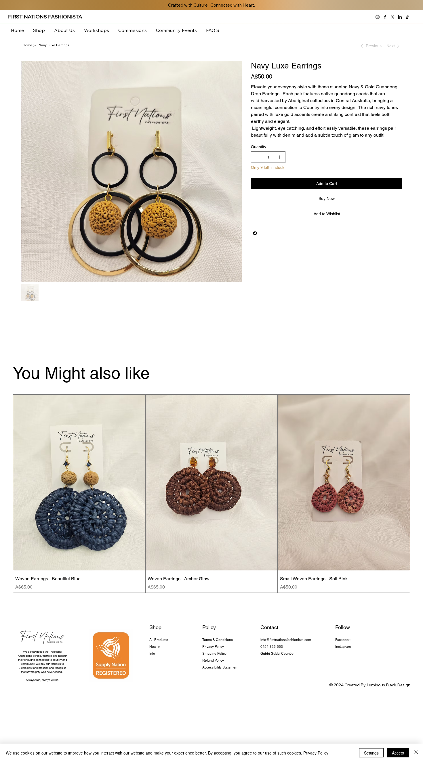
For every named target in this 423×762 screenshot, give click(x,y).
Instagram (343, 647)
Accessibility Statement (220, 667)
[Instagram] (377, 17)
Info (152, 654)
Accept (398, 753)
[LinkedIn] (400, 17)
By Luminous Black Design (385, 684)
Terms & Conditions (217, 640)
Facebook (342, 640)
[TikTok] (407, 17)
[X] (392, 17)
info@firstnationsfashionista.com (285, 640)
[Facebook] (385, 17)
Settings (371, 753)
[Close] (416, 752)
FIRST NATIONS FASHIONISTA (45, 17)
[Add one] (279, 157)
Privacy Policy (213, 647)
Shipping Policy (214, 654)
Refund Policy (213, 660)
